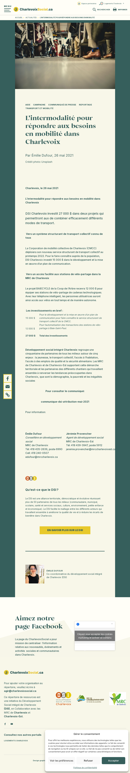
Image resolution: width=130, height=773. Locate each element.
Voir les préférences (61, 760)
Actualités (31, 18)
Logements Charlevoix (113, 4)
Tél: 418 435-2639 (36, 449)
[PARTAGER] (7, 378)
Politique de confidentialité (85, 767)
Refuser (88, 760)
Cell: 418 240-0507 (37, 453)
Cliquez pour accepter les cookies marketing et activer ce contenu (94, 636)
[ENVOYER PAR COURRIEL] (7, 386)
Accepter (113, 760)
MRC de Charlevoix (36, 445)
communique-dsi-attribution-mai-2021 (65, 401)
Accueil (19, 18)
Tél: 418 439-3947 (77, 445)
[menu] (7, 10)
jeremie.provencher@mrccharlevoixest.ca (90, 449)
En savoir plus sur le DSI (65, 530)
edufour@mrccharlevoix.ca (41, 456)
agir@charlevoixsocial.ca (20, 691)
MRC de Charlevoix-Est (80, 441)
